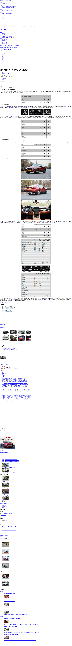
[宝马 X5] (5, 480)
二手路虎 (22, 391)
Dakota (10, 107)
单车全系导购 (14, 47)
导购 (6, 7)
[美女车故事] (4, 467)
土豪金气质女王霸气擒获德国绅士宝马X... (12, 460)
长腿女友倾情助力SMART (11, 467)
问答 (6, 13)
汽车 (17, 26)
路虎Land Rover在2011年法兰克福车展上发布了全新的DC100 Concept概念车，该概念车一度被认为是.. (21, 632)
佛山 (5, 386)
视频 (11, 7)
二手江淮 (26, 391)
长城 (24, 378)
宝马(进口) (6, 49)
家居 (20, 26)
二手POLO (30, 399)
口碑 (6, 43)
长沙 (17, 385)
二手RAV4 (15, 400)
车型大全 (3, 6)
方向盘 (26, 107)
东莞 (3, 386)
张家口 (14, 383)
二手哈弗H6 (17, 398)
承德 (12, 383)
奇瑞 (7, 379)
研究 (6, 3)
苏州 (24, 384)
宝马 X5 (3, 481)
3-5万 (6, 526)
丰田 (5, 378)
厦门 (8, 386)
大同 (21, 383)
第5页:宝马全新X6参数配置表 (7, 311)
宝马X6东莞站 (5, 350)
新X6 (4, 91)
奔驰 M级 (4, 500)
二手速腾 (22, 395)
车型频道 (3, 53)
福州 (6, 386)
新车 (6, 6)
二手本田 (7, 390)
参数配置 (3, 55)
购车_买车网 (6, 47)
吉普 (23, 379)
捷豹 (19, 381)
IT (15, 26)
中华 (11, 380)
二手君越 (25, 397)
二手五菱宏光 (28, 396)
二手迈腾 (18, 395)
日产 (19, 378)
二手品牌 (3, 375)
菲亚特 (15, 381)
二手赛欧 (22, 397)
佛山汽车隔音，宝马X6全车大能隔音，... (12, 461)
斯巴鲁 (3, 381)
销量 (4, 3)
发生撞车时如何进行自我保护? (9, 601)
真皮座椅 (12, 107)
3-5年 (8, 530)
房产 (18, 26)
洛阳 (12, 385)
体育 (6, 26)
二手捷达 (11, 395)
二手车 (15, 7)
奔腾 (13, 381)
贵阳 (26, 386)
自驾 (8, 13)
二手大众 (3, 389)
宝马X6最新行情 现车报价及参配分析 (9, 348)
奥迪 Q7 (3, 494)
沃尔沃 (13, 380)
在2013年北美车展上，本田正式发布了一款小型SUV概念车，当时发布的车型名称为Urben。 (20, 640)
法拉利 (11, 381)
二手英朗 (29, 395)
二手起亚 (7, 389)
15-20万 (13, 526)
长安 (16, 379)
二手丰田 (14, 389)
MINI (20, 381)
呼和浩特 (5, 384)
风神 (24, 381)
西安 (24, 386)
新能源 (17, 45)
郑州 (9, 385)
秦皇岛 (17, 383)
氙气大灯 (47, 299)
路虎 (17, 379)
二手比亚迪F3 (9, 399)
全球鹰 (15, 380)
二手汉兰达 (27, 398)
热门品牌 (3, 372)
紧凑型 (5, 45)
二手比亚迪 (22, 390)
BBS (33, 26)
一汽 (17, 381)
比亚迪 (5, 379)
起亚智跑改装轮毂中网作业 (11, 472)
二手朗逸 (8, 396)
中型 (6, 45)
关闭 (1, 86)
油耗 (3, 58)
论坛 (3, 13)
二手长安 (19, 391)
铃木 (11, 379)
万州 (21, 386)
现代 (8, 378)
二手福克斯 (4, 395)
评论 (3, 3)
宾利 (26, 381)
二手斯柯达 (30, 391)
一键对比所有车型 (3, 503)
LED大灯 (42, 221)
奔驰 (21, 378)
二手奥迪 (10, 389)
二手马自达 (8, 391)
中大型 (8, 45)
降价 (8, 7)
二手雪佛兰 (29, 389)
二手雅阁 (8, 397)
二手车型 (3, 376)
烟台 (26, 383)
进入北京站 (9, 0)
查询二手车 (2, 536)
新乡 (10, 385)
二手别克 (3, 390)
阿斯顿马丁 (3, 515)
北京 (5, 383)
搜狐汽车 (3, 17)
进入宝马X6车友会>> (4, 452)
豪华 (10, 45)
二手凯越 (20, 396)
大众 (3, 378)
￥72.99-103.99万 (5, 482)
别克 (16, 378)
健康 (27, 26)
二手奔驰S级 (22, 398)
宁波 (3, 385)
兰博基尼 (21, 380)
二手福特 (10, 390)
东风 (17, 380)
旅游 (29, 26)
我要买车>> (7, 535)
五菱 (27, 380)
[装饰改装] (4, 472)
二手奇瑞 (25, 390)
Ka (63, 116)
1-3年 (6, 530)
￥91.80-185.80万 (5, 488)
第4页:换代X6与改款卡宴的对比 (7, 310)
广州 (25, 385)
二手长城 (17, 390)
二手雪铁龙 (15, 391)
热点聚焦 (2, 327)
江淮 (7, 380)
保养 (3, 10)
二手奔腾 (3, 391)
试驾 (9, 7)
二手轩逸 (30, 398)
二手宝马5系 (14, 399)
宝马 (11, 378)
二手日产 (14, 390)
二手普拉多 (23, 399)
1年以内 (3, 530)
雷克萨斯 (25, 379)
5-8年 (10, 530)
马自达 (9, 379)
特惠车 (13, 7)
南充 (17, 386)
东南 (22, 381)
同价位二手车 (4, 506)
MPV (12, 45)
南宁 (10, 386)
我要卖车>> (2, 535)
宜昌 (15, 385)
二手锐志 (26, 399)
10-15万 (10, 526)
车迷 (4, 13)
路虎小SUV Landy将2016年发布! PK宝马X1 (11, 626)
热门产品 (3, 374)
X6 (11, 49)
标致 (3, 379)
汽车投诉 (10, 10)
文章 (3, 61)
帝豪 (19, 380)
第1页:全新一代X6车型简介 (7, 306)
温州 (5, 385)
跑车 (15, 45)
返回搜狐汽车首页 (3, 0)
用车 (1, 9)
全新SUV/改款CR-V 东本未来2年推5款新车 (11, 634)
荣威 (5, 380)
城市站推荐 (4, 373)
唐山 (11, 383)
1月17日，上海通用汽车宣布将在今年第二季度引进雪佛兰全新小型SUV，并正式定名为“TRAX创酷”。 (22, 624)
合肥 (19, 385)
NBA (8, 26)
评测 (9, 6)
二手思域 (13, 398)
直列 (11, 221)
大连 (16, 384)
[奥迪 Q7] (5, 493)
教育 (26, 26)
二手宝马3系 (12, 397)
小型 (3, 45)
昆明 (22, 386)
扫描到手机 (4, 79)
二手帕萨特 (16, 396)
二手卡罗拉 (4, 399)
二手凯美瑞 (24, 396)
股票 (14, 26)
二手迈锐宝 (8, 400)
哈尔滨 (11, 384)
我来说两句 (6, 73)
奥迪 (10, 378)
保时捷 (19, 379)
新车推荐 (2, 616)
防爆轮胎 (64, 106)
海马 (9, 380)
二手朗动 (3, 400)
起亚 (23, 378)
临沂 (3, 384)
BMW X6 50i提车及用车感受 (9, 458)
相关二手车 (4, 505)
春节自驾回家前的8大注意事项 (9, 593)
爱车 (1, 12)
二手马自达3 (18, 399)
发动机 (15, 221)
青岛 (24, 383)
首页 (1, 26)
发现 (10, 298)
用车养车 (2, 591)
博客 (35, 26)
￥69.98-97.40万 (5, 495)
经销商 (15, 6)
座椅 (50, 222)
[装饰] (3, 459)
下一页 (7, 302)
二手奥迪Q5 (30, 397)
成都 (14, 386)
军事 (5, 26)
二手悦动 (11, 400)
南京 (22, 384)
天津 (6, 383)
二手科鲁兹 (26, 395)
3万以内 (3, 526)
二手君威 (12, 396)
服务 (8, 10)
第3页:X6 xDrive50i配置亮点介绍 (8, 308)
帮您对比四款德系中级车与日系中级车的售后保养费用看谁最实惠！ (16, 614)
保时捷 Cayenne (5, 487)
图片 (11, 6)
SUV (14, 45)
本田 (17, 378)
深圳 (26, 385)
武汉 (14, 385)
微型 (1, 45)
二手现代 (21, 389)
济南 (22, 383)
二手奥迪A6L (4, 398)
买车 (1, 5)
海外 (8, 3)
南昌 (21, 385)
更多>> (15, 526)
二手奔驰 (24, 389)
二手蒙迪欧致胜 (17, 397)
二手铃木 (11, 391)
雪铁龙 (13, 379)
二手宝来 (15, 395)
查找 (1, 522)
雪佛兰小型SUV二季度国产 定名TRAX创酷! (12, 618)
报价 (8, 6)
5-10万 (8, 526)
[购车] (3, 458)
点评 (11, 13)
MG (5, 381)
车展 (9, 13)
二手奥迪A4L (4, 396)
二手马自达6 (9, 398)
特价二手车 (4, 507)
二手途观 (8, 395)
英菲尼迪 (7, 381)
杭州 (27, 384)
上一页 (1, 302)
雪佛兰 (14, 378)
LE (37, 116)
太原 (19, 383)
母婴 (24, 26)
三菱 (21, 379)
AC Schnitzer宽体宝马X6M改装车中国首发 (10, 349)
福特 (6, 378)
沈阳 (15, 384)
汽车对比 (3, 7)
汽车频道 (2, 47)
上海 (20, 384)
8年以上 (12, 530)
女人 (22, 26)
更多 (27, 381)
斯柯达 (3, 380)
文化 (31, 26)
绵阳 (16, 386)
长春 (13, 384)
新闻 (1, 2)
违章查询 (5, 10)
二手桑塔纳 (4, 397)
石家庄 (9, 383)
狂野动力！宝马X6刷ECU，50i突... (11, 459)
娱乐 (10, 26)
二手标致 (29, 390)
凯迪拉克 (25, 380)
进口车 (13, 6)
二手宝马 (17, 389)
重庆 (19, 386)
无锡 (25, 384)
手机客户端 (4, 78)
